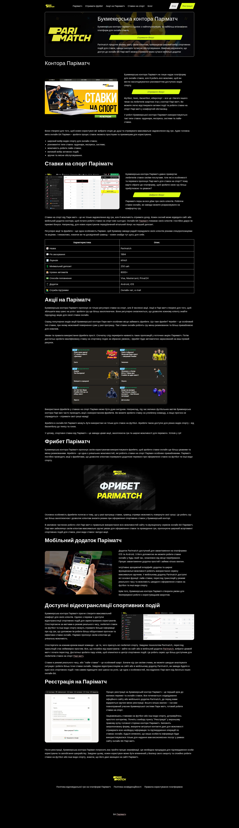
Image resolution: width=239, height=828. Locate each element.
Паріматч (143, 220)
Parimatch (168, 648)
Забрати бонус (157, 194)
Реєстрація (187, 6)
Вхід (173, 6)
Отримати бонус (146, 37)
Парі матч (78, 655)
